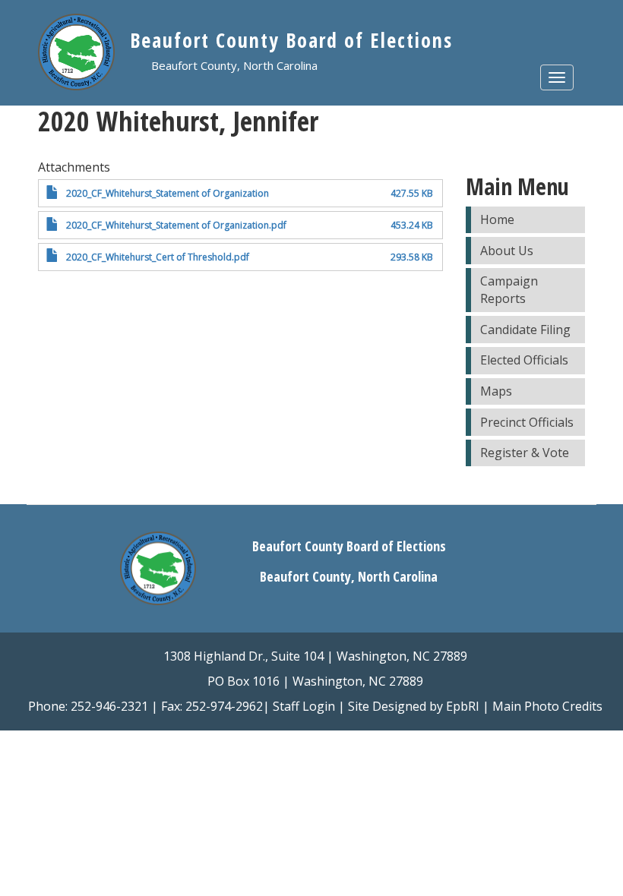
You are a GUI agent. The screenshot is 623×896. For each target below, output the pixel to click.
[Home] (84, 56)
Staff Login (304, 706)
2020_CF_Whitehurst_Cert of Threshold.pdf (157, 257)
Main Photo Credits (547, 706)
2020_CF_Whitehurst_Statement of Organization (167, 193)
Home (497, 219)
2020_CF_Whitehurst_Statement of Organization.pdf (176, 225)
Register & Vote (524, 452)
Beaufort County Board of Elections (291, 40)
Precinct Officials (527, 422)
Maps (496, 391)
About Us (506, 250)
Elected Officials (524, 360)
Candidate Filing (525, 329)
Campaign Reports (509, 290)
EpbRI (462, 706)
